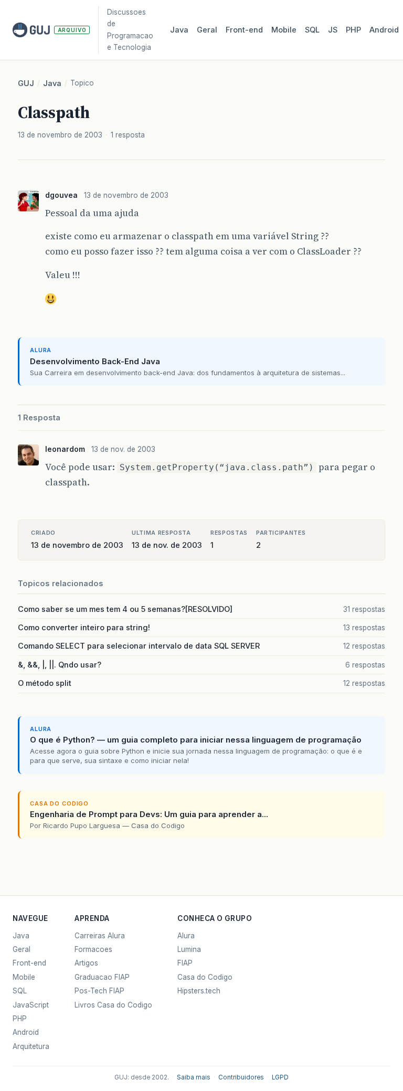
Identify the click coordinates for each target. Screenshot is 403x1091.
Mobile (283, 30)
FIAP (185, 963)
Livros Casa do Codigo (113, 1005)
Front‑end (244, 30)
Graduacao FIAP (102, 977)
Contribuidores (241, 1077)
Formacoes (93, 949)
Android (384, 30)
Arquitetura (31, 1046)
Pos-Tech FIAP (99, 991)
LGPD (280, 1077)
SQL (312, 30)
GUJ (26, 83)
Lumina (189, 949)
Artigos (86, 963)
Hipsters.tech (198, 991)
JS (332, 30)
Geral (207, 30)
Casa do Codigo (204, 977)
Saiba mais (193, 1077)
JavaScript (31, 1005)
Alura (186, 935)
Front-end (29, 963)
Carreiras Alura (100, 935)
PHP (353, 30)
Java (179, 30)
